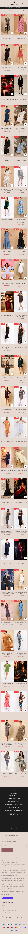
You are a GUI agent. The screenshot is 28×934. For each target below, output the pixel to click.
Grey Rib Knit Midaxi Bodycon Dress (7, 774)
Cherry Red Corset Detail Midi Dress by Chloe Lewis (21, 501)
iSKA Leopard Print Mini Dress (21, 410)
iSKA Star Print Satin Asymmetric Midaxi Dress (21, 346)
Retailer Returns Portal (6, 913)
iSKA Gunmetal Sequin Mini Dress (21, 190)
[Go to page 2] (21, 782)
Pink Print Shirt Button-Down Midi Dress (20, 37)
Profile (3, 908)
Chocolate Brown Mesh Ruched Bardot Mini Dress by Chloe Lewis (21, 315)
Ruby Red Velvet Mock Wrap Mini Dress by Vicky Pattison (7, 98)
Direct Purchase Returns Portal (8, 910)
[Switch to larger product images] (23, 10)
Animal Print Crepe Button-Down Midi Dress (7, 37)
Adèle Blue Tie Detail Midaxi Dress (20, 623)
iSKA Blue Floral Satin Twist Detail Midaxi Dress (21, 440)
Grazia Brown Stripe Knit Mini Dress (21, 744)
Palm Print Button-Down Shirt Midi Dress (7, 190)
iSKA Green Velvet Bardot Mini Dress (7, 220)
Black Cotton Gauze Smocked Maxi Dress (7, 501)
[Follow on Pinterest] (14, 917)
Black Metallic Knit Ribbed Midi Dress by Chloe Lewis (7, 532)
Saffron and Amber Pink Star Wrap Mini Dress (7, 410)
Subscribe (7, 850)
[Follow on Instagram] (10, 917)
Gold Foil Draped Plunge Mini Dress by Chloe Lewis (21, 774)
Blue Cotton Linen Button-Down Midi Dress (7, 129)
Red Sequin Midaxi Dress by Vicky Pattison (21, 562)
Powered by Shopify (19, 921)
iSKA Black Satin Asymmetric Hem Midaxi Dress (7, 347)
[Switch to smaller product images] (26, 10)
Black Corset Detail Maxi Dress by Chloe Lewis (21, 532)
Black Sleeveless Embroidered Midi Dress (20, 252)
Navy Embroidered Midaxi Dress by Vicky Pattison (7, 623)
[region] (14, 808)
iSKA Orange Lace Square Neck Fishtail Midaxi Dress (7, 440)
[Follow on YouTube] (18, 917)
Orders (3, 905)
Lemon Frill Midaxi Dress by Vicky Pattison (20, 471)
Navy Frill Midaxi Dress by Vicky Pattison (7, 471)
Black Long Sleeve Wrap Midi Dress (7, 159)
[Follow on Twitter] (6, 917)
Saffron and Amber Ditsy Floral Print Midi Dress (7, 744)
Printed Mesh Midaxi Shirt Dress (21, 654)
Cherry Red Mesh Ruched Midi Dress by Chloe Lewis (7, 314)
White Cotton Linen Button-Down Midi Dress (21, 129)
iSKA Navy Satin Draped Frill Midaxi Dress (7, 562)
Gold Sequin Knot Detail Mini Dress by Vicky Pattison (7, 593)
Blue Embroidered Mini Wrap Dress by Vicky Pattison (7, 283)
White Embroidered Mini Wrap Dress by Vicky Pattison (20, 283)
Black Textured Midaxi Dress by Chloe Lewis (7, 378)
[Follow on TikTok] (21, 917)
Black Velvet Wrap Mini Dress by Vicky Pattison (20, 98)
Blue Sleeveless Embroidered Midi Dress (7, 252)
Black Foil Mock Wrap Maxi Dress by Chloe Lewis (20, 684)
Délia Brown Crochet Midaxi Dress (7, 654)
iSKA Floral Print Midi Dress (7, 714)
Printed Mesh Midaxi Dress (21, 714)
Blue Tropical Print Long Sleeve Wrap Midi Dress (21, 159)
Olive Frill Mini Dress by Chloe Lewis (7, 684)
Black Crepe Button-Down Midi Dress (7, 68)
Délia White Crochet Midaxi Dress (20, 593)
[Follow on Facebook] (2, 917)
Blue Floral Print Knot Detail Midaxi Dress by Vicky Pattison (21, 221)
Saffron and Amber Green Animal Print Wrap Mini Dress (21, 379)
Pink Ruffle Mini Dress (21, 67)
